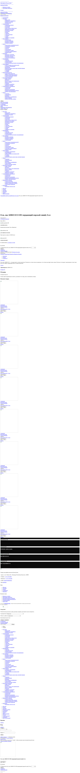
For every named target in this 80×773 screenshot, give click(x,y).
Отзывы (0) (5, 258)
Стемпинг (7, 35)
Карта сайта (5, 601)
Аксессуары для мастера (10, 73)
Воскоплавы (7, 67)
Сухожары (7, 70)
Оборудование (6, 64)
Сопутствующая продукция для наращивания (14, 63)
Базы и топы (7, 19)
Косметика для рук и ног (10, 55)
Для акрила (7, 47)
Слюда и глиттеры (8, 34)
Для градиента (8, 49)
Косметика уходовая (9, 56)
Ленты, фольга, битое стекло (11, 28)
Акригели (7, 59)
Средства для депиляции (10, 57)
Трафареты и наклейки (9, 37)
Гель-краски (7, 26)
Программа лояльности (7, 597)
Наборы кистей (8, 52)
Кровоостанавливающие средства (12, 90)
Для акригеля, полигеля (10, 46)
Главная (2, 195)
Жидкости (7, 79)
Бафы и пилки (8, 78)
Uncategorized (5, 17)
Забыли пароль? (3, 736)
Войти (2, 734)
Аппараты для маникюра (10, 66)
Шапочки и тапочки (9, 85)
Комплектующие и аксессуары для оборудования (15, 68)
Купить (2, 248)
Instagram (4, 582)
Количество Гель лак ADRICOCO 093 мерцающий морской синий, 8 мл (16, 247)
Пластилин (7, 31)
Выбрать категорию (4, 15)
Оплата (4, 589)
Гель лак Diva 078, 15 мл (5, 501)
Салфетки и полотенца (9, 84)
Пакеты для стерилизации (10, 91)
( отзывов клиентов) (4, 218)
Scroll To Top (3, 739)
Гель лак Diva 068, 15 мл (5, 341)
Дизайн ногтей (6, 24)
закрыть (2, 722)
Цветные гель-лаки (9, 21)
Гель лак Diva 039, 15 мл (5, 469)
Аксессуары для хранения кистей (12, 45)
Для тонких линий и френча (10, 51)
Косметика (5, 53)
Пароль (2, 732)
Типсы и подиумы (9, 76)
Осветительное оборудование (11, 75)
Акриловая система (9, 60)
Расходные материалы (7, 77)
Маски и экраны (8, 82)
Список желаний (3, 251)
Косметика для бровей (9, 54)
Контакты (5, 591)
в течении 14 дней (11, 242)
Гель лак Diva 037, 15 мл (5, 373)
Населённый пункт (4, 617)
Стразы (6, 36)
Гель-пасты (7, 27)
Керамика (7, 95)
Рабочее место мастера (7, 72)
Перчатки (7, 83)
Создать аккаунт (9, 738)
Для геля (7, 48)
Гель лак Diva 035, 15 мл (5, 309)
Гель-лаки (5, 18)
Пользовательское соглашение (9, 598)
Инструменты (5, 38)
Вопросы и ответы (6, 596)
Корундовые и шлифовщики (11, 96)
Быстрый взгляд (3, 305)
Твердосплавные (8, 97)
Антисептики (8, 87)
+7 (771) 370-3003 (8, 576)
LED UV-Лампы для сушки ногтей (12, 65)
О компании (5, 590)
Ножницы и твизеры (9, 41)
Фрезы (4, 92)
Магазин (5, 195)
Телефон (2, 728)
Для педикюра (8, 39)
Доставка (5, 588)
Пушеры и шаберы (9, 43)
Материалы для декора (9, 29)
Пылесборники (8, 69)
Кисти (4, 44)
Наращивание (5, 58)
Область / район (4, 615)
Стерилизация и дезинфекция (9, 86)
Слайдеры (7, 33)
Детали (4, 257)
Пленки (6, 32)
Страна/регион (3, 613)
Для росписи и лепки (9, 50)
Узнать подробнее (4, 741)
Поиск (13, 624)
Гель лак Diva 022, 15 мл (5, 533)
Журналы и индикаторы (10, 89)
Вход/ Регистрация (6, 718)
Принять (9, 741)
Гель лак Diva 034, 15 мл (5, 405)
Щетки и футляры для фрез (10, 98)
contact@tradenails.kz (8, 580)
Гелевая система (8, 62)
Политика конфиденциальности (9, 599)
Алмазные (7, 93)
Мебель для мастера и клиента (11, 74)
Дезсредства (7, 88)
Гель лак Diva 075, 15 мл (5, 437)
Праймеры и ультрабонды (10, 20)
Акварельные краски (9, 25)
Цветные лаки (8, 22)
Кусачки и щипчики (9, 40)
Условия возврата (6, 600)
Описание (5, 256)
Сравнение (2, 249)
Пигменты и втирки (9, 30)
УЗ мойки (7, 71)
